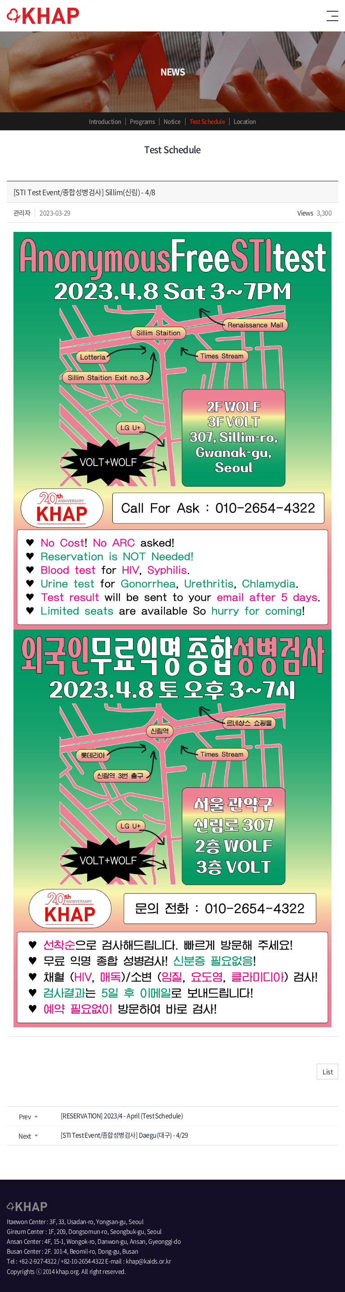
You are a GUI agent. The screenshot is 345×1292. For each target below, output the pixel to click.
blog (186, 1271)
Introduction (105, 121)
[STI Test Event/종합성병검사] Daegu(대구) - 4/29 (124, 1134)
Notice (172, 121)
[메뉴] (332, 16)
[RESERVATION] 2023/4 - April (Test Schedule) (122, 1115)
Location (245, 121)
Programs (142, 121)
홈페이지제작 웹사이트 (154, 1271)
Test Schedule (207, 121)
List (327, 1071)
